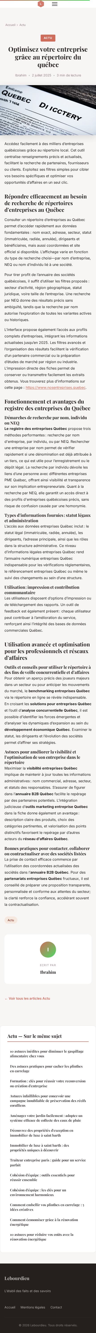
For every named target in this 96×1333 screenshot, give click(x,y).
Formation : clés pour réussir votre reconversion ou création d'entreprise (48, 1083)
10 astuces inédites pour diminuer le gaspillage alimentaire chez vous (47, 1053)
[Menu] (54, 4)
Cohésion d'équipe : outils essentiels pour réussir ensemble (42, 1177)
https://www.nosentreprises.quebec (56, 387)
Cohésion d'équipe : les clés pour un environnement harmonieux (38, 1192)
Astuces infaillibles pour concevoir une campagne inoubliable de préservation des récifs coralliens (48, 1101)
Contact (56, 1307)
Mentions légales (33, 1307)
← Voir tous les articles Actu (27, 998)
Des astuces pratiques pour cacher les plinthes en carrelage (46, 1068)
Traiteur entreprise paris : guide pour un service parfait (48, 1162)
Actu (22, 25)
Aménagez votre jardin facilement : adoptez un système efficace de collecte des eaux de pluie (46, 1118)
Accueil (10, 25)
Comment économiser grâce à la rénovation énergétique (44, 1222)
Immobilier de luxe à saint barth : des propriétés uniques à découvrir (39, 1147)
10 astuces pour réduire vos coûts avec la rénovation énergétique (41, 1236)
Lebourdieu (16, 1278)
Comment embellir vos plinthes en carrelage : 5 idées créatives (47, 1207)
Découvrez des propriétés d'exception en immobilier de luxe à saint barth (41, 1132)
